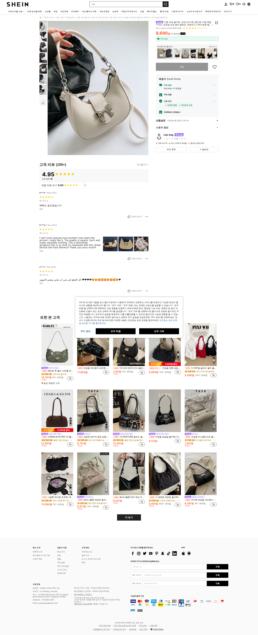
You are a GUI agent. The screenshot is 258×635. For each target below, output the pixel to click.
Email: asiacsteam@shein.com (45, 603)
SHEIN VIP (61, 573)
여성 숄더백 (70, 17)
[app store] (183, 555)
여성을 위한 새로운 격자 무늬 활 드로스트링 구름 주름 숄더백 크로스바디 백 (165, 368)
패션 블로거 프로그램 (41, 555)
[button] (244, 4)
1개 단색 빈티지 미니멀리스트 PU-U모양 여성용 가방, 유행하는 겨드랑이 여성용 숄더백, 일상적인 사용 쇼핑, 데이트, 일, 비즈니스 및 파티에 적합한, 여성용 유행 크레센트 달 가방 (129, 368)
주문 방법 (61, 563)
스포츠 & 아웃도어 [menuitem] (194, 11)
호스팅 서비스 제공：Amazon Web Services (91, 588)
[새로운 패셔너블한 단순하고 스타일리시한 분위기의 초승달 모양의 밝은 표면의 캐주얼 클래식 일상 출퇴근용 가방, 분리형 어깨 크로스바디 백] (161, 53)
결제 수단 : (86, 555)
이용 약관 (153, 626)
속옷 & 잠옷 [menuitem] (104, 11)
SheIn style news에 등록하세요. (145, 561)
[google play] (189, 555)
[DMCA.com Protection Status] (139, 610)
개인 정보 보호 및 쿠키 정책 (125, 626)
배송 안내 (61, 552)
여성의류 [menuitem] (64, 11)
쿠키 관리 (143, 626)
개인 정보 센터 (105, 626)
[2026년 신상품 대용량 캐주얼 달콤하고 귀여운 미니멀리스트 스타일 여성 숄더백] (185, 53)
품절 (182, 66)
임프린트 (132, 629)
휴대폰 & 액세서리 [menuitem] (213, 11)
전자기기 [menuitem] (228, 11)
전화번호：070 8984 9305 (43, 600)
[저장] (215, 67)
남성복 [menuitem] (115, 11)
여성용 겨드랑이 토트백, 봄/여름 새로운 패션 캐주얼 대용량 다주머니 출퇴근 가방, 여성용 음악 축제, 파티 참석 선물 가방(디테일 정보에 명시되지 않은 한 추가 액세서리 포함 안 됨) (93, 368)
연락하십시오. (87, 552)
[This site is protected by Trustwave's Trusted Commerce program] (132, 610)
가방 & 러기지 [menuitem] (177, 11)
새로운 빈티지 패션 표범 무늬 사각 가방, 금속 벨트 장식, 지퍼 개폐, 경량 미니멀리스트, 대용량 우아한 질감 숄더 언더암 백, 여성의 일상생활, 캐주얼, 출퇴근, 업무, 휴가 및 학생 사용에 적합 (93, 437)
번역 (41, 209)
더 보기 (129, 517)
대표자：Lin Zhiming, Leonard (45, 591)
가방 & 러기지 (48, 17)
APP (183, 548)
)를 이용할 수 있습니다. (98, 604)
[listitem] (161, 53)
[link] (231, 4)
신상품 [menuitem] (48, 11)
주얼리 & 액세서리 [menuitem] (129, 11)
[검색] (166, 4)
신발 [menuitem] (142, 11)
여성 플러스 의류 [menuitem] (89, 11)
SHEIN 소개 (37, 552)
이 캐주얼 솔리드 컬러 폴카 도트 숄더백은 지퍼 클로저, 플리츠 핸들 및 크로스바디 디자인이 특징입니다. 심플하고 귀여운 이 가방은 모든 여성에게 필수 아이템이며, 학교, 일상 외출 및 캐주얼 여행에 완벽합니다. (201, 368)
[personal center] (226, 4)
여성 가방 (59, 17)
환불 (59, 559)
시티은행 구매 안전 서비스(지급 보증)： (90, 598)
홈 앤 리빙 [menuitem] (164, 11)
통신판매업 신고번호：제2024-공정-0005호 (91, 591)
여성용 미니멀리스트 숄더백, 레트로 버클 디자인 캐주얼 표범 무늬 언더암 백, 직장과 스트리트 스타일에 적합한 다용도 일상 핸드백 (201, 437)
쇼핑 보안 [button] (168, 101)
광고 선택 (143, 629)
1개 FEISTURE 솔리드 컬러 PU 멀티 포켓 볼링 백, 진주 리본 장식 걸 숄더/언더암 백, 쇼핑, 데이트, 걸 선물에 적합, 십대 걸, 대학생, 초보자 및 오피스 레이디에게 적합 (129, 437)
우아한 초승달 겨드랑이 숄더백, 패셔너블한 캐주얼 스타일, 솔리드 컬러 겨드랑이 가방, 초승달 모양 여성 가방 (201, 500)
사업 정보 (36, 584)
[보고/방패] (146, 216)
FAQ (83, 563)
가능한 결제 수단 (137, 596)
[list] (154, 553)
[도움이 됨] (129, 216)
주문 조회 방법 (63, 566)
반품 (59, 555)
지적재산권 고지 (119, 629)
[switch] (84, 185)
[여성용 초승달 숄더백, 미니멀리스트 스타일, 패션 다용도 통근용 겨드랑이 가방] (165, 410)
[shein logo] (17, 4)
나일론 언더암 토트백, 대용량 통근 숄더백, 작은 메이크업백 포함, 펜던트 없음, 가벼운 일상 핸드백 (57, 497)
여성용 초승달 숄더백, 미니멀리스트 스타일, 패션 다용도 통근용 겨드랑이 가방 (165, 437)
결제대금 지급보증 (82, 604)
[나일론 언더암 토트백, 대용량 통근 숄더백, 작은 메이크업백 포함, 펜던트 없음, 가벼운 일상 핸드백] (193, 53)
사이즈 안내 (62, 570)
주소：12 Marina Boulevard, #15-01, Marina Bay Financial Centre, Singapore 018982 (50, 596)
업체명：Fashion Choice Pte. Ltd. (46, 588)
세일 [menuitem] (55, 11)
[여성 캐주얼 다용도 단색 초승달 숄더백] (209, 53)
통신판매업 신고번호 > (83, 594)
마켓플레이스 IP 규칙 (101, 629)
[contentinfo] (179, 603)
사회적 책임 (37, 559)
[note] (50, 383)
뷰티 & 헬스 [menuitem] (152, 11)
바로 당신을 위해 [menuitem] (34, 11)
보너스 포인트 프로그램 (91, 559)
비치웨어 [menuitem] (75, 11)
